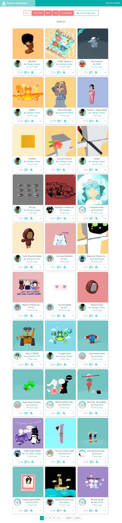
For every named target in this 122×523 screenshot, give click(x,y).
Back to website (113, 3)
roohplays (98, 356)
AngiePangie (98, 259)
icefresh (66, 502)
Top (55, 13)
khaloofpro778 (33, 356)
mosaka (66, 210)
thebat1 (98, 453)
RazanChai (66, 453)
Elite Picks (38, 13)
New (48, 13)
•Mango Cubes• (33, 64)
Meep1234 (98, 210)
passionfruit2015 (65, 113)
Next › (69, 518)
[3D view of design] (32, 72)
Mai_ (66, 259)
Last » (78, 518)
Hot (27, 13)
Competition (66, 13)
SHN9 (98, 64)
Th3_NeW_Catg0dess (35, 453)
